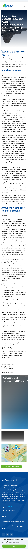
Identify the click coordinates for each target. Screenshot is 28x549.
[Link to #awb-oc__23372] (25, 6)
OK (14, 546)
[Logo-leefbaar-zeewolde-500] (8, 4)
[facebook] (3, 534)
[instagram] (7, 534)
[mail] (11, 534)
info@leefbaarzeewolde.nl (13, 507)
